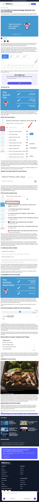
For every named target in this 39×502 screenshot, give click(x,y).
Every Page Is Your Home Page (32, 422)
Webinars (3, 484)
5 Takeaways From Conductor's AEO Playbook (32, 429)
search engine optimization (19, 43)
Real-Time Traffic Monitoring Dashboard (19, 0)
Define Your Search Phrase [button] (8, 117)
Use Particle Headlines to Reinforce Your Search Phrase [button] (15, 308)
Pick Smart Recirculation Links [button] (9, 193)
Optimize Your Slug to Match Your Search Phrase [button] (14, 171)
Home (2, 7)
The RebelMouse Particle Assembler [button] (10, 274)
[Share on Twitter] (8, 41)
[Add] (4, 499)
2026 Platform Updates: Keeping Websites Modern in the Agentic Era (13, 434)
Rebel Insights (6, 7)
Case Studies (4, 480)
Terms (21, 488)
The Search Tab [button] (5, 87)
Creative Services (5, 476)
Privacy (21, 486)
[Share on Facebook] (5, 41)
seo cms (15, 413)
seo (12, 413)
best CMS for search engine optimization (8, 52)
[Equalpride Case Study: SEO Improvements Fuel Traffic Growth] (4, 429)
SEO (25, 43)
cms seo (25, 413)
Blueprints (3, 470)
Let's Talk (5, 456)
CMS (2, 468)
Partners (21, 474)
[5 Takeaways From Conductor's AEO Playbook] (23, 429)
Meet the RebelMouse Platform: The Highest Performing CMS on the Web (13, 424)
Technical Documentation (7, 488)
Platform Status (23, 484)
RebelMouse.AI (4, 472)
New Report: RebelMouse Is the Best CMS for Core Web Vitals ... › (13, 442)
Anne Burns (5, 37)
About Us (22, 468)
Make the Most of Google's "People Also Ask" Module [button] (15, 337)
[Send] (35, 499)
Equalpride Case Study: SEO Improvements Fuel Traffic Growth (13, 430)
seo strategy (20, 413)
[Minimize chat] (37, 491)
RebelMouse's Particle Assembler (6, 298)
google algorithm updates (6, 413)
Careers (21, 472)
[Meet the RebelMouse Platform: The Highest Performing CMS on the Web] (4, 422)
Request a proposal (19, 410)
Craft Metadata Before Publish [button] (9, 248)
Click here (10, 168)
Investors (22, 470)
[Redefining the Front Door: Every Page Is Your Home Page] (23, 422)
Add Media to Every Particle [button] (8, 359)
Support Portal (4, 486)
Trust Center (22, 482)
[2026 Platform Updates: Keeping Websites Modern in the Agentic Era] (4, 434)
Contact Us (22, 480)
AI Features (4, 474)
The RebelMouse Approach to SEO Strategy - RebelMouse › (13, 444)
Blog (2, 482)
